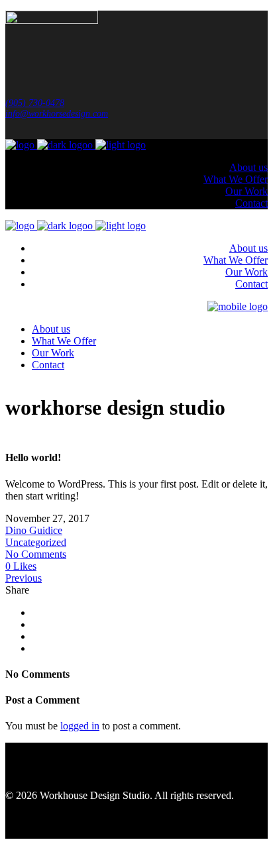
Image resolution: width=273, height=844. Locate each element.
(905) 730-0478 (34, 103)
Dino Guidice (33, 530)
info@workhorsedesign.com (56, 114)
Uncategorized (35, 542)
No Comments (35, 554)
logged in (79, 725)
